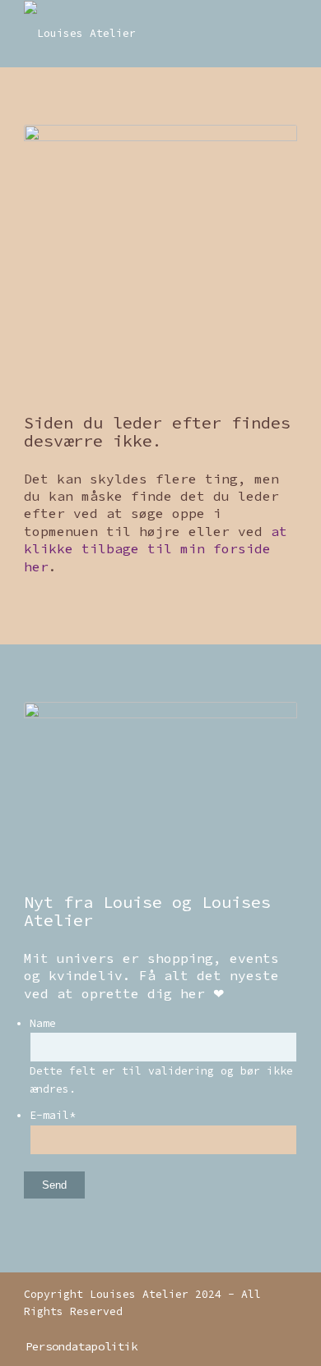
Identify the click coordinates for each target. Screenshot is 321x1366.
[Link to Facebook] (284, 1329)
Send (54, 1185)
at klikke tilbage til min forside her (155, 549)
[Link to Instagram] (260, 1329)
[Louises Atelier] (133, 33)
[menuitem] (77, 1346)
